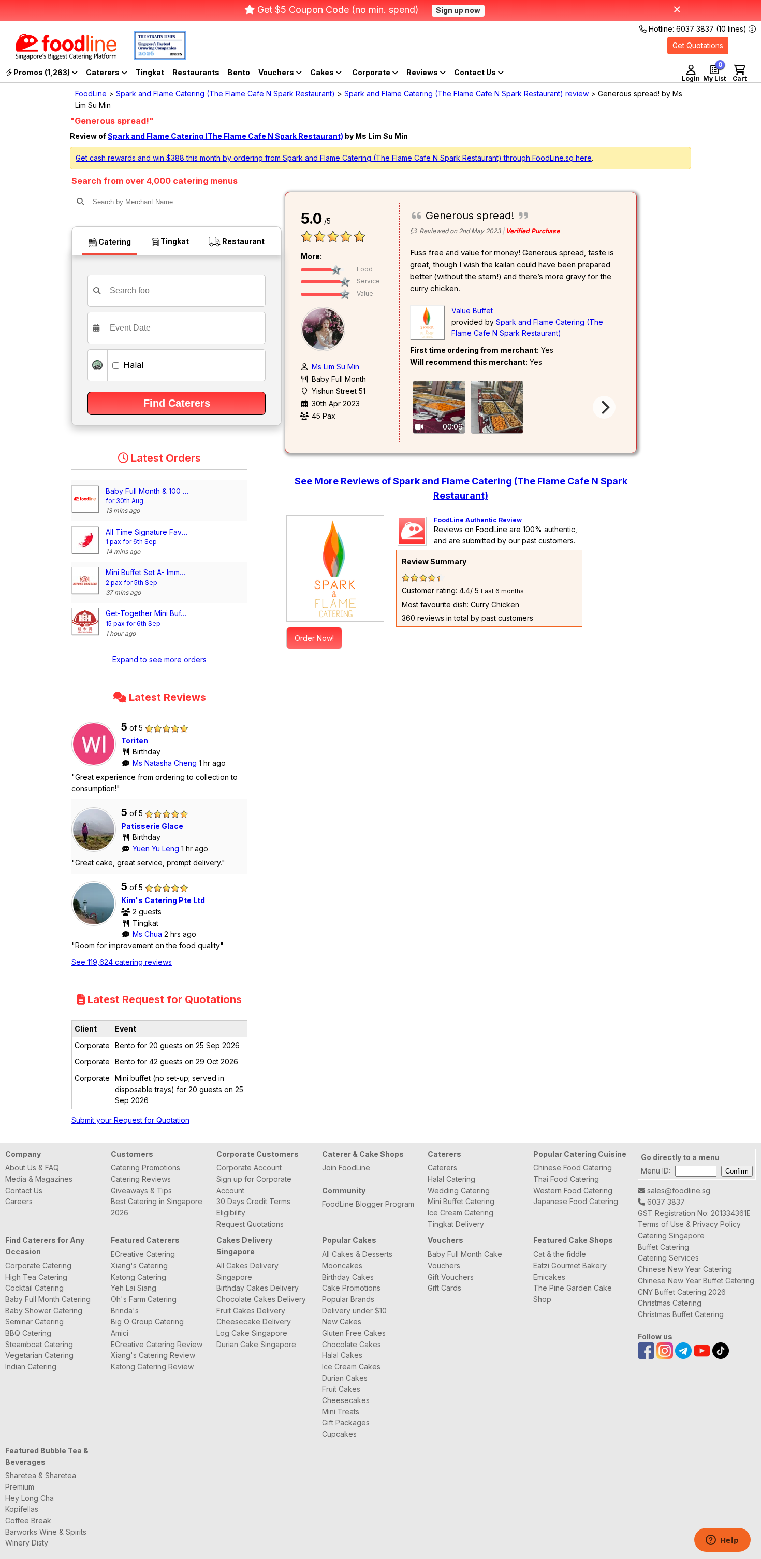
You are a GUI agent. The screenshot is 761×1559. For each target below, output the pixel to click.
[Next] (604, 407)
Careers (19, 1201)
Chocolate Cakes (351, 1344)
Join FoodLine (346, 1167)
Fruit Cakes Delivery (250, 1310)
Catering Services (668, 1257)
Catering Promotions (145, 1167)
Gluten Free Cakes (354, 1332)
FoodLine (91, 93)
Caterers (103, 72)
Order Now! (314, 638)
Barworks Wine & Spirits (45, 1531)
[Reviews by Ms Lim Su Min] (325, 328)
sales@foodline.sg (677, 1190)
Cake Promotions (351, 1287)
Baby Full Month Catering (48, 1299)
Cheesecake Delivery (253, 1321)
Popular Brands (348, 1299)
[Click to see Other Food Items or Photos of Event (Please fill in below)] (497, 407)
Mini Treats (340, 1411)
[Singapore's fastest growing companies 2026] (152, 56)
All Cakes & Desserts (357, 1254)
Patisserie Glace (152, 826)
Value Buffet (472, 310)
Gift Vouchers (451, 1276)
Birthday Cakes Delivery (257, 1287)
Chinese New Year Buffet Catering (696, 1280)
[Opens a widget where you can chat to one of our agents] (722, 1541)
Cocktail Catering (34, 1287)
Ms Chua (148, 933)
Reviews (423, 72)
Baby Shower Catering (43, 1310)
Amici (119, 1332)
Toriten (134, 740)
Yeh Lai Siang (133, 1287)
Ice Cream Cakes (351, 1366)
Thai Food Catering (566, 1179)
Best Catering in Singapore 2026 (156, 1207)
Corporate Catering (38, 1265)
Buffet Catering (663, 1246)
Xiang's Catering (139, 1265)
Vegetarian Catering (39, 1355)
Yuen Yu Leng (157, 848)
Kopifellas (21, 1509)
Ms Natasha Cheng (166, 763)
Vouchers (277, 72)
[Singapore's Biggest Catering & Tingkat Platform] (58, 56)
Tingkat (150, 72)
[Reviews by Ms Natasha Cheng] (96, 766)
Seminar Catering (34, 1321)
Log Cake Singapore (251, 1332)
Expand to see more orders (159, 659)
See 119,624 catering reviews (121, 961)
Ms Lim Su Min (335, 366)
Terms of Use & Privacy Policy (689, 1224)
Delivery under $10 (354, 1310)
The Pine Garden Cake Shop (572, 1293)
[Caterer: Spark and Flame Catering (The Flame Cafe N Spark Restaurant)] (335, 568)
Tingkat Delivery (456, 1224)
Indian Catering (30, 1366)
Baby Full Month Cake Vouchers (465, 1260)
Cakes (322, 72)
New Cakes (341, 1321)
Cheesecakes (346, 1400)
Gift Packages (346, 1422)
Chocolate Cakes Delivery (261, 1299)
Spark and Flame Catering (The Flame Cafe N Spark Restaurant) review (466, 93)
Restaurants (195, 72)
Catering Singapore (671, 1235)
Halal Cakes (342, 1355)
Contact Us (23, 1190)
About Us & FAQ (32, 1167)
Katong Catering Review (152, 1366)
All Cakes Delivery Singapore (247, 1271)
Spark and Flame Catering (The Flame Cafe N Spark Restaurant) (225, 93)
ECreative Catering (143, 1254)
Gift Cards (444, 1287)
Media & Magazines (38, 1179)
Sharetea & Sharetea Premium (40, 1481)
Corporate (372, 72)
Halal (132, 365)
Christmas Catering (669, 1302)
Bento (239, 72)
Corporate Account (249, 1167)
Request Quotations (250, 1224)
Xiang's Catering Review (153, 1355)
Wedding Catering (459, 1190)
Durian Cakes (345, 1378)
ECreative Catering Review (156, 1344)
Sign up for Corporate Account (253, 1185)
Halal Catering (451, 1179)
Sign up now (458, 10)
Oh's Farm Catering (144, 1299)
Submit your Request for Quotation (130, 1119)
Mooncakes (342, 1265)
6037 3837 (665, 1201)
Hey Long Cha (29, 1498)
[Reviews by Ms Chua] (96, 925)
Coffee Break (28, 1520)
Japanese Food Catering (575, 1201)
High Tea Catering (36, 1276)
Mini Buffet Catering (461, 1201)
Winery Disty (26, 1542)
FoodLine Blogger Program (368, 1203)
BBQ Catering (28, 1332)
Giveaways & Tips (141, 1190)
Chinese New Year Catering (685, 1269)
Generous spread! (470, 215)
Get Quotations (697, 45)
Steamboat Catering (39, 1344)
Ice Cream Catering (460, 1212)
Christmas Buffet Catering (681, 1314)
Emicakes (549, 1276)
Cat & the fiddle (559, 1254)
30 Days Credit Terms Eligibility (253, 1207)
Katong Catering (138, 1276)
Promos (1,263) (41, 72)
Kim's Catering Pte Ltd (163, 900)
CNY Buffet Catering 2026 (682, 1292)
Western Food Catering (572, 1190)
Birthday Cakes (348, 1276)
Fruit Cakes (341, 1388)
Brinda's (125, 1310)
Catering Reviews (141, 1179)
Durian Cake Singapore (256, 1344)
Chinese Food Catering (572, 1167)
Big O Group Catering (147, 1321)
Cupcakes (339, 1433)
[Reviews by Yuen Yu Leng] (96, 851)
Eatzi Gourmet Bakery (570, 1265)
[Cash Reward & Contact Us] (479, 72)
